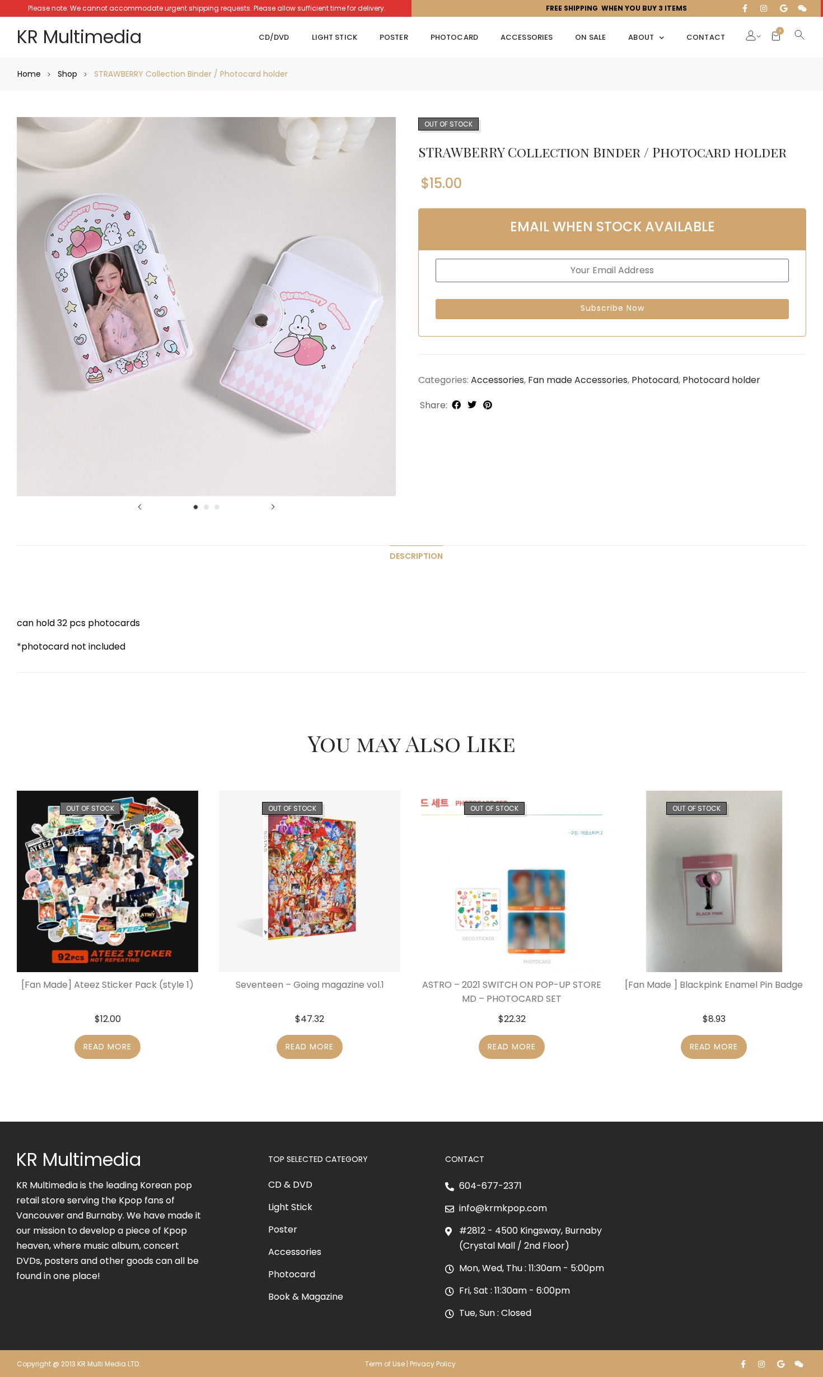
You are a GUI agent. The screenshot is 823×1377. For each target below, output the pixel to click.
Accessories (527, 37)
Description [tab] (416, 556)
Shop (67, 74)
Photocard (454, 37)
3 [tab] (216, 507)
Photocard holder (721, 380)
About (641, 37)
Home (29, 74)
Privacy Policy (433, 1364)
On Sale (590, 37)
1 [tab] (195, 507)
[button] (751, 37)
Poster (394, 37)
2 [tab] (206, 507)
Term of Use (385, 1364)
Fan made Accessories (578, 380)
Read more (107, 1046)
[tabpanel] (206, 306)
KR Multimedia (79, 36)
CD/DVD (274, 37)
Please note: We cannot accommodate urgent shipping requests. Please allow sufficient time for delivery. (207, 8)
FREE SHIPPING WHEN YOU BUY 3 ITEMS (616, 8)
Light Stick (334, 37)
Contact (705, 37)
